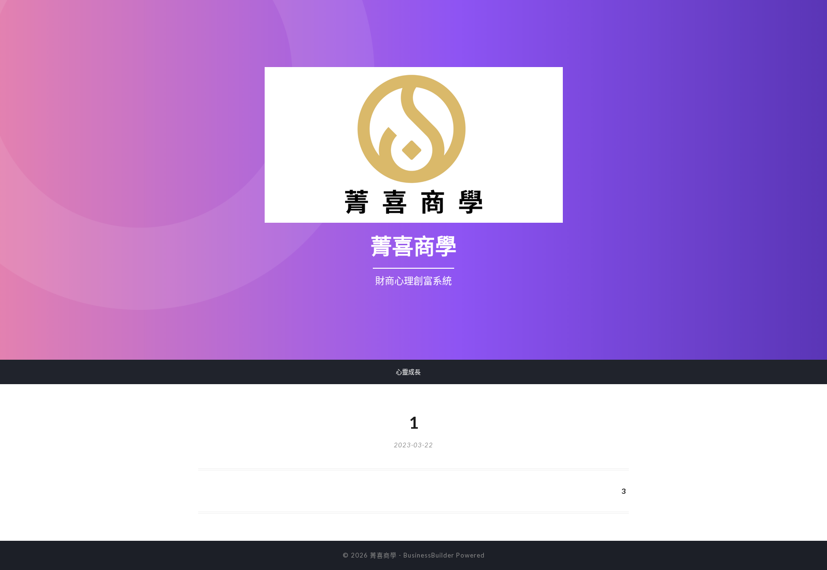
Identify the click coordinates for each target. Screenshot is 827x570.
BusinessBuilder (428, 555)
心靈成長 (408, 372)
